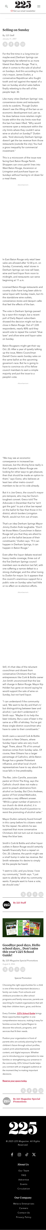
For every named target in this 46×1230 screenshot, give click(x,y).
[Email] (22, 44)
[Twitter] (5, 44)
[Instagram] (19, 1155)
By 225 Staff (19, 903)
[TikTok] (26, 1155)
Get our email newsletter (24, 11)
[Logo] (23, 4)
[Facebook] (11, 44)
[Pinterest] (16, 44)
